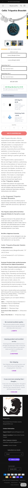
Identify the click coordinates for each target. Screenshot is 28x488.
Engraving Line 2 (6, 73)
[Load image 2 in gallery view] (14, 43)
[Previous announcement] (2, 1)
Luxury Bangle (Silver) (14, 55)
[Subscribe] (21, 454)
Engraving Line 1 (6, 65)
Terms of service (14, 482)
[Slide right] (25, 43)
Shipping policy (22, 482)
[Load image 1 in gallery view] (7, 43)
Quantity (14, 124)
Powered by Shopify (15, 480)
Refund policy (22, 480)
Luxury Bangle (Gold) (14, 60)
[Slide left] (2, 43)
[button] (3, 5)
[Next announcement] (25, 1)
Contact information (15, 484)
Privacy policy (7, 482)
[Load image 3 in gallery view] (20, 43)
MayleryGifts (8, 480)
